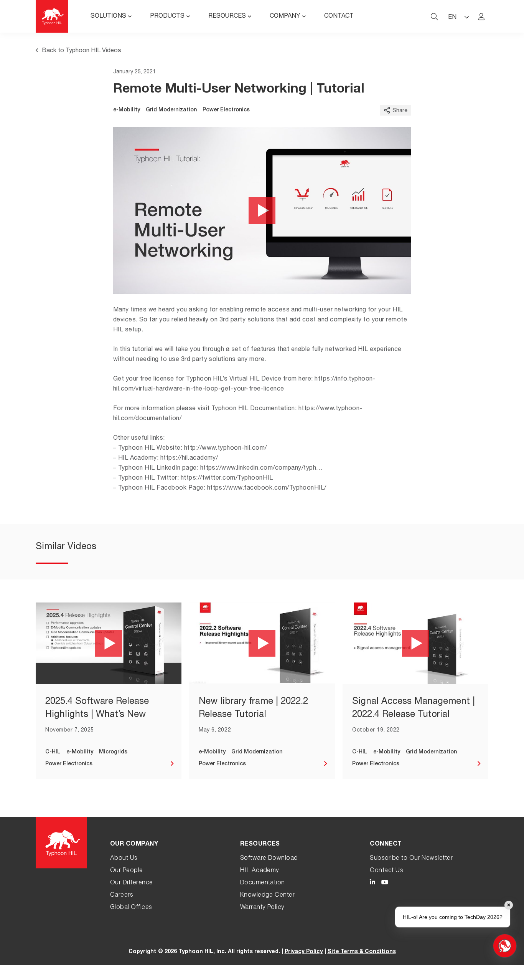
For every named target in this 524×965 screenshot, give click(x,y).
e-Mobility (126, 110)
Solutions (108, 16)
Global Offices (131, 908)
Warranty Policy (262, 908)
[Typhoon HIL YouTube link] (384, 883)
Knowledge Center (267, 895)
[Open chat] (504, 945)
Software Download (269, 859)
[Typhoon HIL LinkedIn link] (372, 883)
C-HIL (53, 752)
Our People (126, 871)
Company (285, 16)
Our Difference (131, 883)
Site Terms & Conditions (362, 952)
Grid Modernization (171, 110)
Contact (339, 16)
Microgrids (113, 752)
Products (167, 16)
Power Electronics (226, 110)
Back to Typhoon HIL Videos (81, 51)
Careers (121, 895)
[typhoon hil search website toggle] (434, 16)
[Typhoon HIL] (52, 16)
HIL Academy (259, 871)
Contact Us (386, 871)
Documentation (262, 883)
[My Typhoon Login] (481, 16)
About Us (124, 859)
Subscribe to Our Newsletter (411, 859)
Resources (227, 16)
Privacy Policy (304, 952)
